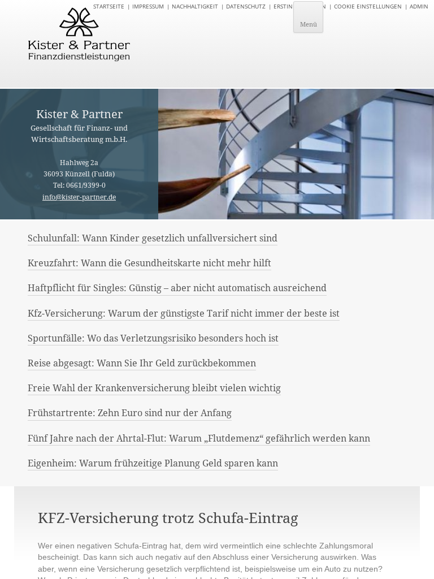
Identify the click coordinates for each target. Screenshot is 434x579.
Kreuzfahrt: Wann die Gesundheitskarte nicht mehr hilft (149, 263)
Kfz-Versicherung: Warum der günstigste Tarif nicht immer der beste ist (184, 313)
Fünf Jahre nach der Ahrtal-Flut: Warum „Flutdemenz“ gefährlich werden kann (199, 438)
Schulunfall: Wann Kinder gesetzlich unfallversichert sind (152, 238)
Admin (419, 6)
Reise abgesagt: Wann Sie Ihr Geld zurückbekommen (142, 363)
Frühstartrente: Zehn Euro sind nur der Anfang (130, 413)
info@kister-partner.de (79, 197)
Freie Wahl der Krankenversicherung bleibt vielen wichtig (154, 388)
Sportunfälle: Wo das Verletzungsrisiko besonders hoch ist (153, 338)
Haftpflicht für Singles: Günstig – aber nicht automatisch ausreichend (177, 288)
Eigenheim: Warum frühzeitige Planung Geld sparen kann (153, 463)
